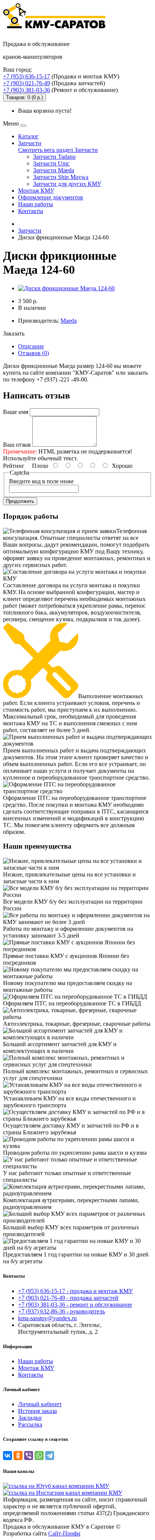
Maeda (69, 320)
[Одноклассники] (18, 1455)
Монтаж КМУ (36, 190)
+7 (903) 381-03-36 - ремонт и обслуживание (75, 1304)
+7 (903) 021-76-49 (26, 83)
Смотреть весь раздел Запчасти (58, 150)
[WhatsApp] (39, 1455)
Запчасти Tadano (54, 156)
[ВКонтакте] (7, 1455)
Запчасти (29, 143)
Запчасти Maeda (53, 170)
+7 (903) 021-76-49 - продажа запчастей (68, 1298)
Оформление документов (50, 197)
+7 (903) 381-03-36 (26, 90)
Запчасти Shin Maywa (60, 177)
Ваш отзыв (17, 444)
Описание (31, 346)
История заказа (37, 1411)
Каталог (28, 136)
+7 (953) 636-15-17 (26, 76)
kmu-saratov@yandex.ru (47, 1318)
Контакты (30, 211)
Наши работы (35, 204)
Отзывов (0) (33, 353)
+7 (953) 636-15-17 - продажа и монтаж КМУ (75, 1291)
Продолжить (20, 501)
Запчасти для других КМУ (67, 184)
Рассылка (30, 1424)
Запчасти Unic (51, 163)
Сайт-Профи (64, 1533)
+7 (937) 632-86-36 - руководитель (61, 1311)
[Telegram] (49, 1455)
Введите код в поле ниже (41, 481)
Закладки (30, 1417)
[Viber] (28, 1455)
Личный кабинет (40, 1404)
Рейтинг (13, 466)
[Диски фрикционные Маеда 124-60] (66, 288)
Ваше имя (15, 412)
